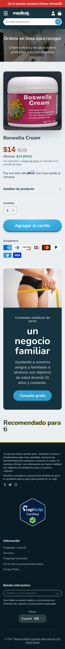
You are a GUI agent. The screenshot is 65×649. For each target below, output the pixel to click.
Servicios (8, 552)
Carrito (60, 13)
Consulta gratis (32, 395)
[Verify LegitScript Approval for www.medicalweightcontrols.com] (32, 525)
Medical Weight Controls (27, 639)
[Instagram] (15, 484)
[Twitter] (10, 484)
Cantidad (8, 203)
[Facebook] (4, 484)
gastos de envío (30, 161)
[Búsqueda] (58, 22)
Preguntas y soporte (14, 547)
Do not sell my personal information (23, 563)
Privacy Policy (11, 569)
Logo (21, 13)
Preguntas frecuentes (15, 558)
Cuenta (53, 13)
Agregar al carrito (32, 226)
